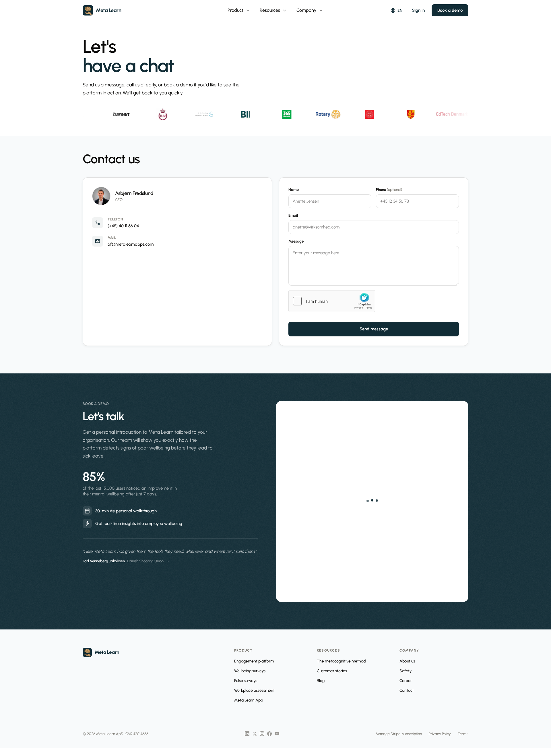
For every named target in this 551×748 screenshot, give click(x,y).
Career (405, 680)
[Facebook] (269, 733)
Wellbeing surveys (249, 670)
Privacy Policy (440, 734)
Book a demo (450, 10)
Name (293, 189)
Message (296, 241)
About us (407, 661)
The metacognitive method (341, 661)
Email (293, 215)
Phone (389, 189)
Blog (321, 680)
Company (310, 10)
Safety (405, 670)
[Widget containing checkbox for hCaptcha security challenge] (331, 301)
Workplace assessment (254, 690)
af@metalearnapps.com (131, 244)
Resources (273, 10)
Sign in (418, 10)
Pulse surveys (245, 680)
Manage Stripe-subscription (399, 734)
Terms (463, 734)
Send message (374, 329)
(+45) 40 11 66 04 (123, 225)
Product (239, 10)
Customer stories (332, 670)
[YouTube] (277, 733)
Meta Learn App (248, 700)
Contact (406, 690)
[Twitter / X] (254, 733)
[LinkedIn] (247, 733)
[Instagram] (262, 733)
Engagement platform (254, 661)
